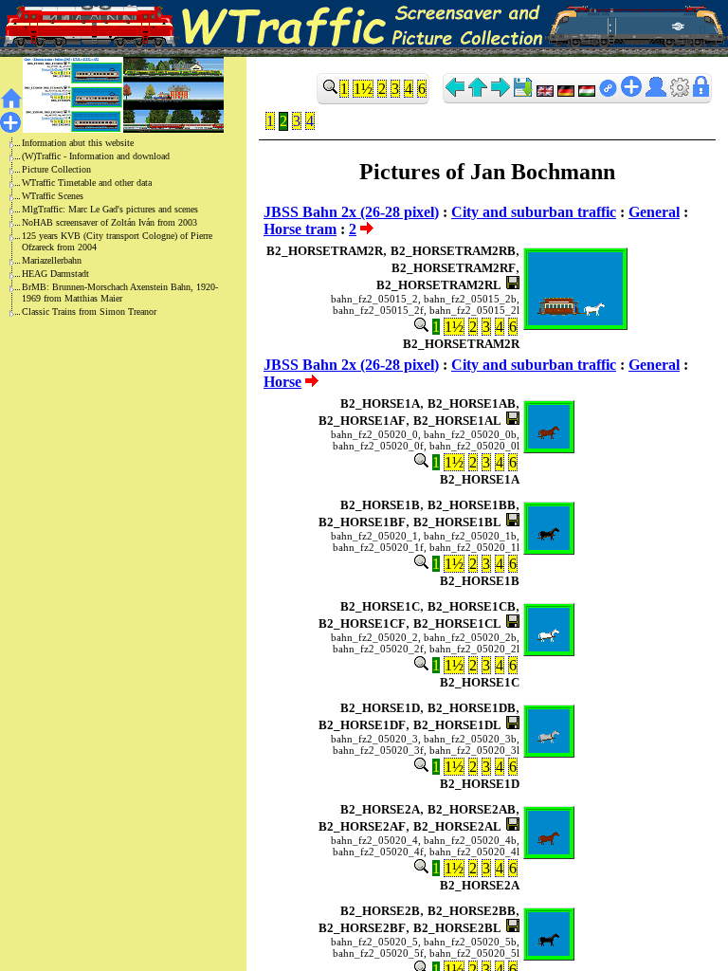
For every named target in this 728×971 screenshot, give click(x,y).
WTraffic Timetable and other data (87, 182)
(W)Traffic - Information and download (96, 156)
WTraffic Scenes (52, 196)
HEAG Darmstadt (55, 273)
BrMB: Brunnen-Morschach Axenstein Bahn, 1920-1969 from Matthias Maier (120, 292)
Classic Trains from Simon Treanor (89, 311)
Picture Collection (56, 169)
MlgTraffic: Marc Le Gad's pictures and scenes (110, 209)
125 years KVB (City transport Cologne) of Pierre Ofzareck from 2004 (117, 241)
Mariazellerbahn (52, 260)
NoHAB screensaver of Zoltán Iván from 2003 (109, 222)
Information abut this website (78, 142)
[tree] (108, 228)
